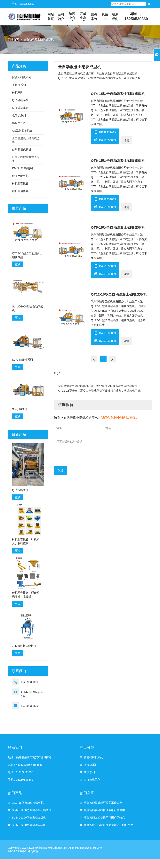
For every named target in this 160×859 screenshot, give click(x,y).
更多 (17, 264)
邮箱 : (11, 764)
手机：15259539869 (23, 3)
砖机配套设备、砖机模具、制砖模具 (25, 541)
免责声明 (33, 851)
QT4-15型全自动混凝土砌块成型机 (118, 94)
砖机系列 (17, 92)
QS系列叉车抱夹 (22, 130)
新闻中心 (72, 16)
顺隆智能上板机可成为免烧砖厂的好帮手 (108, 825)
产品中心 (83, 16)
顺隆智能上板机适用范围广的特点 (104, 817)
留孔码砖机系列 (21, 77)
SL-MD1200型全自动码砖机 (29, 825)
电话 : (11, 772)
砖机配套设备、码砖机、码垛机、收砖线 (27, 594)
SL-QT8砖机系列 (22, 359)
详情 (126, 140)
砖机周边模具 (20, 191)
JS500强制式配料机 (24, 645)
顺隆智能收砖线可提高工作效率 (103, 802)
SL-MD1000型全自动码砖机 (27, 308)
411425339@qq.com (32, 693)
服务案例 (94, 17)
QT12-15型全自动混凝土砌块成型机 (119, 294)
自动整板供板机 (21, 149)
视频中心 (105, 17)
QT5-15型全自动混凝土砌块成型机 (118, 227)
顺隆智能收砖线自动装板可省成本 (104, 810)
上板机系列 (19, 84)
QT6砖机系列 (20, 100)
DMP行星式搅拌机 (23, 168)
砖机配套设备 (20, 183)
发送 (60, 470)
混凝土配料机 (20, 175)
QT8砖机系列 (20, 107)
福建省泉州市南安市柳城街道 (34, 757)
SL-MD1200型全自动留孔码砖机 (31, 810)
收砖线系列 (19, 115)
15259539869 (105, 132)
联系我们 (115, 17)
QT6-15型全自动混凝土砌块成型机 (118, 161)
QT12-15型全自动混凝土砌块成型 (27, 255)
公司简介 (61, 17)
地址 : (11, 757)
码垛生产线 (19, 123)
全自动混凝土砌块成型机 (39, 39)
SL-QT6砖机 (19, 409)
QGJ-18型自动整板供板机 (28, 802)
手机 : (11, 779)
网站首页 (51, 17)
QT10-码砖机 (20, 490)
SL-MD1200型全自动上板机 (29, 817)
